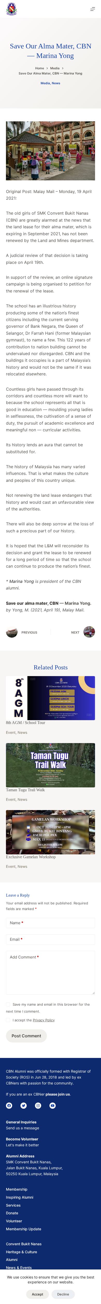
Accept (37, 1294)
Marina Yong (21, 581)
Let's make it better (22, 1145)
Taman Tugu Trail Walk (25, 790)
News (56, 83)
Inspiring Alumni (19, 1197)
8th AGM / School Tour (25, 722)
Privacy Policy (44, 1020)
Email (16, 939)
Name (16, 922)
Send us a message (22, 1128)
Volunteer (14, 1221)
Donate (12, 1213)
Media (45, 83)
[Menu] (92, 9)
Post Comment (26, 1035)
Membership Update (23, 1229)
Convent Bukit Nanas (24, 1244)
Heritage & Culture (21, 1252)
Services (13, 1205)
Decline (63, 1294)
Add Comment (24, 957)
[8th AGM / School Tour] (50, 698)
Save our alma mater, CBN (33, 603)
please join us (58, 1094)
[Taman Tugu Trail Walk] (50, 765)
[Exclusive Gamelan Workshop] (50, 832)
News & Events (19, 1267)
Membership (16, 1189)
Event (11, 732)
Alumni (11, 1259)
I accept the (34, 1020)
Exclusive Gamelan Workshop (31, 857)
